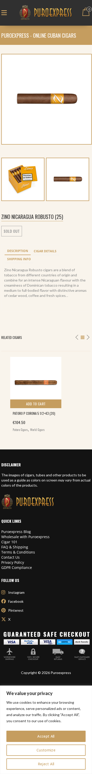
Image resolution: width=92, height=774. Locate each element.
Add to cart (36, 403)
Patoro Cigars (20, 430)
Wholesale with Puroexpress (25, 536)
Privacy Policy (12, 562)
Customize (46, 750)
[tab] (17, 251)
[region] (46, 730)
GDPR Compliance (16, 567)
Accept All (46, 736)
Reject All (46, 763)
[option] (46, 393)
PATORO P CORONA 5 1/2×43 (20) (34, 413)
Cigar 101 (9, 541)
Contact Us (10, 557)
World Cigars (37, 430)
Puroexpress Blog (16, 531)
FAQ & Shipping (14, 547)
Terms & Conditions (18, 552)
